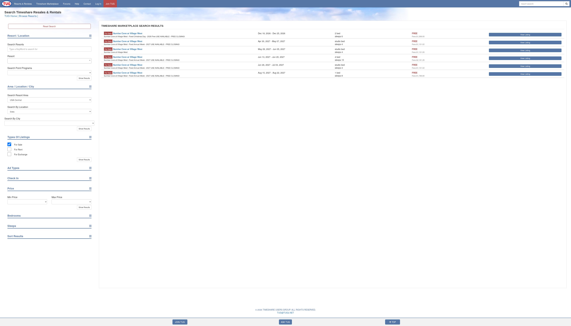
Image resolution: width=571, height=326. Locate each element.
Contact (87, 3)
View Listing (525, 34)
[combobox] (49, 60)
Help (77, 3)
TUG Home (10, 16)
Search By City (12, 118)
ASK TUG (285, 322)
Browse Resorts (28, 16)
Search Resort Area (17, 95)
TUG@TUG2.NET (285, 312)
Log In (98, 3)
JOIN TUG (180, 322)
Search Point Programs (19, 68)
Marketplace (47, 3)
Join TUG (110, 3)
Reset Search (49, 26)
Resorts (23, 3)
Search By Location (17, 107)
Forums (66, 3)
